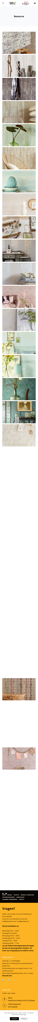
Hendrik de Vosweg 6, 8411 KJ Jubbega (21, 1000)
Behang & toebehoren (27, 895)
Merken (9, 895)
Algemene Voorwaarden (9, 899)
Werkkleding (20, 897)
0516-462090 (12, 1007)
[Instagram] (6, 893)
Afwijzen (24, 1018)
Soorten (16, 895)
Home (4, 895)
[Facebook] (3, 893)
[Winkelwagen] (35, 3)
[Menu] (3, 3)
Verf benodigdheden (8, 897)
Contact (21, 899)
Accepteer (14, 1018)
